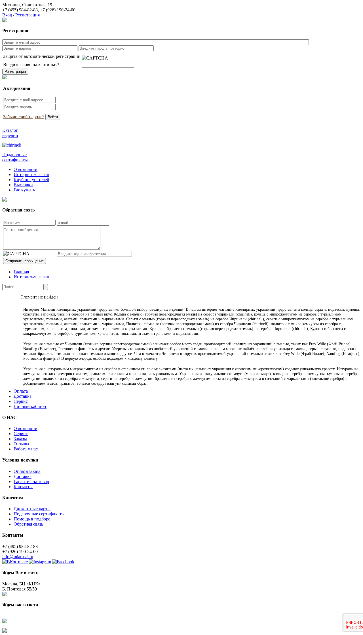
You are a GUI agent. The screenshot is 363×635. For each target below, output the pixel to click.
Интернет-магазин (31, 174)
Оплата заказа (27, 471)
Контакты (23, 486)
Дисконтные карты (32, 508)
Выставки (23, 184)
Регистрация (27, 14)
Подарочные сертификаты (39, 513)
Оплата (21, 391)
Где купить (24, 189)
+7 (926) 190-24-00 (57, 9)
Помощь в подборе (32, 519)
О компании (25, 169)
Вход (7, 14)
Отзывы (21, 443)
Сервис (21, 401)
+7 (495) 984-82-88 (20, 9)
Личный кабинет (30, 406)
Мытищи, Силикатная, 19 (27, 4)
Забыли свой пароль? (23, 116)
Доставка (22, 396)
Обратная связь (28, 524)
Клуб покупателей (31, 179)
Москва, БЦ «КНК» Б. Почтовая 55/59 (21, 586)
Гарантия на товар (31, 481)
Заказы (20, 438)
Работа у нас (26, 448)
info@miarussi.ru (17, 556)
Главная (21, 271)
